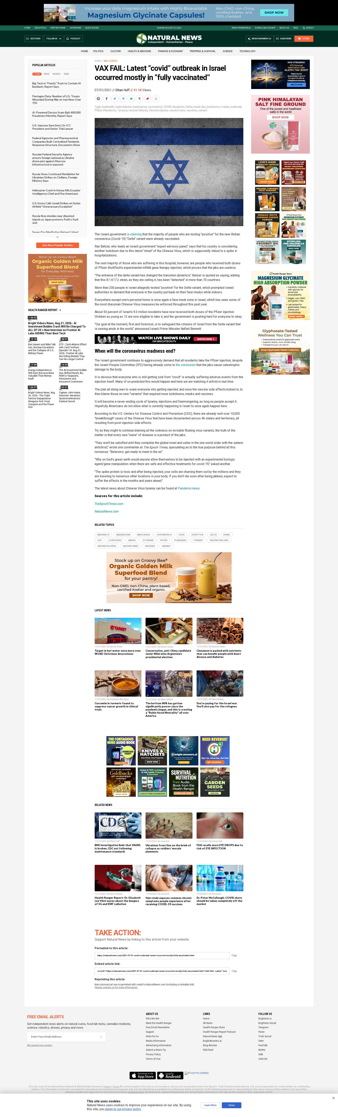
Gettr (261, 1041)
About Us (284, 28)
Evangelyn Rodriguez (119, 699)
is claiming (134, 234)
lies (203, 106)
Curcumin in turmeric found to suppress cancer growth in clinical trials (116, 706)
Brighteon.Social (267, 1023)
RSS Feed (208, 1050)
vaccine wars (177, 110)
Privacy (107, 1086)
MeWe (261, 1050)
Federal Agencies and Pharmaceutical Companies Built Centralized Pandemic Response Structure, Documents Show (56, 141)
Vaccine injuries (158, 110)
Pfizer (98, 110)
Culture (116, 51)
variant (203, 110)
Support (150, 1032)
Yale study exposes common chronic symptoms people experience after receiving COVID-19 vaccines (169, 901)
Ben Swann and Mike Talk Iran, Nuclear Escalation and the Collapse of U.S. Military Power (42, 349)
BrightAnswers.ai (241, 28)
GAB (260, 1054)
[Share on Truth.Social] (140, 98)
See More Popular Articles (57, 245)
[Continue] (101, 1036)
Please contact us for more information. (116, 987)
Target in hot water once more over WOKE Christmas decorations (118, 652)
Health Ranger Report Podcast (219, 1032)
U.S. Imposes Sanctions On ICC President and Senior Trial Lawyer (52, 126)
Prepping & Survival (203, 51)
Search (310, 28)
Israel (197, 106)
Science (228, 51)
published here (136, 1092)
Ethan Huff (122, 90)
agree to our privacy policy (123, 1109)
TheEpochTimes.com (109, 504)
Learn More (210, 1105)
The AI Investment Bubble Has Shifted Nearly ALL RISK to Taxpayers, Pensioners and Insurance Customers (73, 376)
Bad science (110, 61)
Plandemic (109, 110)
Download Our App (265, 28)
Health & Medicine (139, 51)
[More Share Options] (156, 98)
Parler (261, 1032)
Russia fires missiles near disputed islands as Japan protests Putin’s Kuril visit (55, 219)
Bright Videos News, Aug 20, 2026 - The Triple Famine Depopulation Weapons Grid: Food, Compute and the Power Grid (41, 399)
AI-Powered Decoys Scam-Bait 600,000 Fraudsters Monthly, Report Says (56, 114)
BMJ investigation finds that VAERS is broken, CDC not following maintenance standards (117, 848)
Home (27, 28)
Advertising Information (158, 1045)
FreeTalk (262, 1045)
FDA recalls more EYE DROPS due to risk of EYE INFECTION (220, 847)
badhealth (108, 106)
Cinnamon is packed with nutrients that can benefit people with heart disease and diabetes (219, 653)
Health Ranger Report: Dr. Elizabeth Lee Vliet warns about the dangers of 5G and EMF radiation (118, 901)
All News (207, 1023)
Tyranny (122, 110)
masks (225, 106)
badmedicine (124, 106)
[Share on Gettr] (148, 98)
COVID (167, 106)
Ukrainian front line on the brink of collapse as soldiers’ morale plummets (168, 848)
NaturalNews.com (107, 511)
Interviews (75, 28)
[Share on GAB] (132, 98)
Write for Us (152, 1036)
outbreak (236, 106)
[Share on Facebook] (107, 98)
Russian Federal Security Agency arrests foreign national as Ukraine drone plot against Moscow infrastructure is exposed (53, 159)
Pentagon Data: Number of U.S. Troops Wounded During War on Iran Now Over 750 (56, 99)
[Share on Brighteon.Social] (99, 98)
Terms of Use (153, 1059)
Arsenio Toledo (218, 647)
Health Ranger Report (43, 310)
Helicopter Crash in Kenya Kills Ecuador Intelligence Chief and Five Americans (56, 191)
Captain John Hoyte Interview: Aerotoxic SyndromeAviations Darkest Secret (69, 397)
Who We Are (152, 1018)
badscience (140, 106)
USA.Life (262, 1059)
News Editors (167, 699)
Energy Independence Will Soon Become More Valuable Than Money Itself (41, 374)
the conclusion (186, 365)
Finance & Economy (170, 51)
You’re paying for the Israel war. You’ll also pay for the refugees (217, 705)
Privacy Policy (153, 1054)
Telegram (263, 1027)
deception (179, 106)
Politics (98, 51)
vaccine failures (138, 110)
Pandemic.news (189, 488)
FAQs (295, 28)
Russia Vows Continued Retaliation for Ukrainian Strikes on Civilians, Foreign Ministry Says (55, 177)
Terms (116, 1086)
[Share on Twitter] (115, 98)
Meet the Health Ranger (159, 1023)
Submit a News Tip (156, 1050)
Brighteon (40, 28)
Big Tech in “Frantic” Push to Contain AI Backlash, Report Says (56, 85)
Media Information (156, 1041)
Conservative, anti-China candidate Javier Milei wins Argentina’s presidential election (168, 653)
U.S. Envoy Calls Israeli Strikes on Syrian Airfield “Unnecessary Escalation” (56, 204)
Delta (189, 106)
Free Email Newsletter (158, 1027)
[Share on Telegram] (123, 98)
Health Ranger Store (214, 1027)
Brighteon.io (264, 1018)
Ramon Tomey (116, 647)
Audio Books (92, 28)
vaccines (192, 110)
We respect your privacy (39, 1045)
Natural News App (212, 1036)
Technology (247, 51)
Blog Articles (210, 1045)
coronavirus (155, 106)
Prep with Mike (58, 28)
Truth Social (264, 1036)
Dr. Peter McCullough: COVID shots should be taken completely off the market (219, 901)
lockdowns (213, 106)
